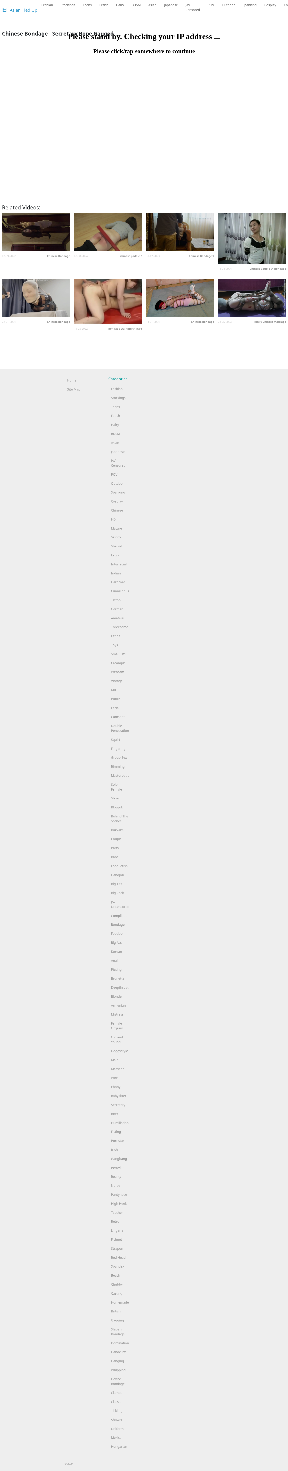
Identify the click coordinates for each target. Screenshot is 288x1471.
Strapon (117, 1248)
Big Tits (116, 884)
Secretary (118, 1104)
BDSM (136, 5)
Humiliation (120, 1123)
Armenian (118, 1005)
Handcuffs (118, 1352)
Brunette (117, 978)
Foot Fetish (119, 866)
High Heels (119, 1203)
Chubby (117, 1284)
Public (115, 699)
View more (36, 232)
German (117, 609)
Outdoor (228, 5)
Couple (116, 839)
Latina (115, 636)
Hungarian (119, 1446)
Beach (115, 1275)
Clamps (116, 1392)
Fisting (116, 1131)
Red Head (118, 1257)
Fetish (103, 5)
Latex (115, 555)
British (116, 1311)
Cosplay (270, 5)
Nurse (115, 1185)
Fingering (118, 748)
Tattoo (116, 600)
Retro (115, 1221)
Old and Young (117, 1039)
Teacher (117, 1212)
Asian (152, 5)
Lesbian (47, 5)
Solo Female (116, 787)
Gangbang (119, 1158)
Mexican (117, 1437)
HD (113, 519)
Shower (116, 1419)
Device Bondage (118, 1381)
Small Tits (118, 654)
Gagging (117, 1320)
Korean (116, 951)
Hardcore (118, 582)
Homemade (120, 1302)
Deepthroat (119, 987)
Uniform (117, 1428)
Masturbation (121, 775)
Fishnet (116, 1239)
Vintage (117, 681)
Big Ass (116, 942)
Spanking (249, 5)
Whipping (118, 1370)
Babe (115, 857)
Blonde (116, 996)
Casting (116, 1293)
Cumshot (118, 716)
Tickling (116, 1410)
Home (71, 380)
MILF (114, 690)
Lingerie (117, 1230)
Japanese (171, 5)
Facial (115, 708)
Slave (115, 798)
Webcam (117, 672)
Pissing (116, 969)
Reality (116, 1176)
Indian (116, 573)
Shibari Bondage (118, 1331)
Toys (114, 645)
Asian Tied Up (23, 10)
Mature (116, 528)
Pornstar (117, 1140)
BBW (114, 1114)
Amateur (117, 618)
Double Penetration (120, 728)
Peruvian (117, 1167)
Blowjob (117, 807)
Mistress (117, 1014)
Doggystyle (119, 1051)
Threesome (119, 627)
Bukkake (117, 830)
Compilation (120, 915)
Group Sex (119, 757)
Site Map (73, 389)
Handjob (117, 875)
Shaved (116, 546)
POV (211, 5)
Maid (114, 1060)
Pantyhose (119, 1194)
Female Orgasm (117, 1025)
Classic (116, 1401)
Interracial (119, 564)
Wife (114, 1078)
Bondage (118, 924)
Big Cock (117, 893)
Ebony (115, 1086)
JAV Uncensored (120, 904)
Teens (87, 5)
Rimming (118, 766)
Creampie (118, 663)
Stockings (68, 5)
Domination (120, 1343)
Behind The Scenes (119, 818)
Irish (114, 1149)
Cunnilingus (120, 591)
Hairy (120, 5)
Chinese (117, 510)
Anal (114, 960)
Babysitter (118, 1095)
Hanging (117, 1361)
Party (115, 848)
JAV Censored (193, 7)
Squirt (115, 739)
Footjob (117, 933)
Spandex (117, 1266)
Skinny (116, 537)
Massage (117, 1069)
